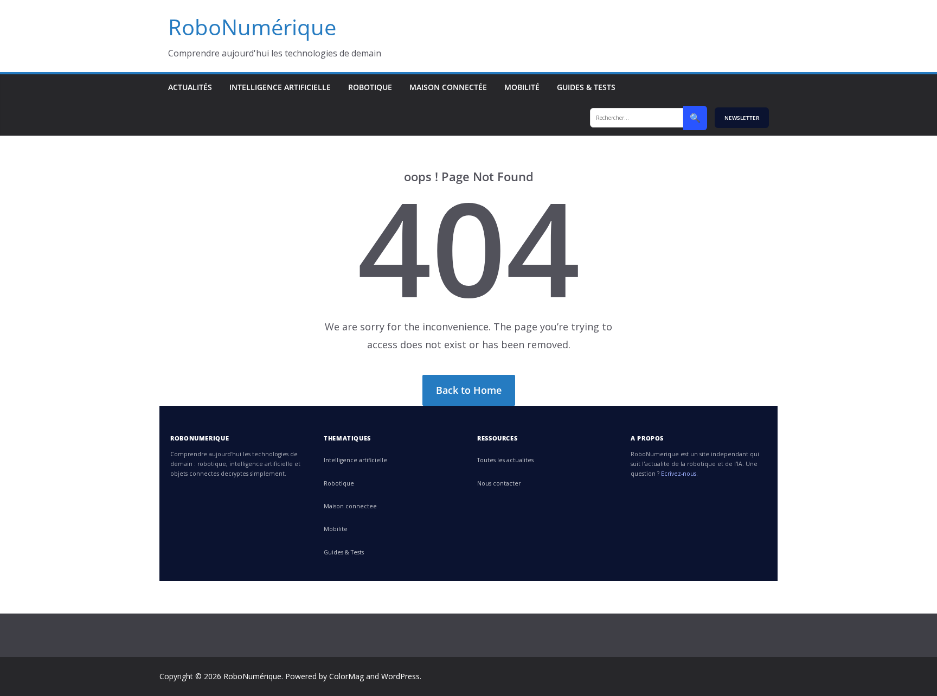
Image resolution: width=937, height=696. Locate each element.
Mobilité (522, 87)
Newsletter (741, 118)
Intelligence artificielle (280, 87)
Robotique (370, 87)
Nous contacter (499, 483)
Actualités (190, 87)
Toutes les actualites (505, 460)
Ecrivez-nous (678, 473)
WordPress (400, 676)
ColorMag (346, 676)
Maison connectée (448, 87)
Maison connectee (350, 506)
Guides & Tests (586, 87)
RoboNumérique (252, 27)
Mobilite (336, 529)
